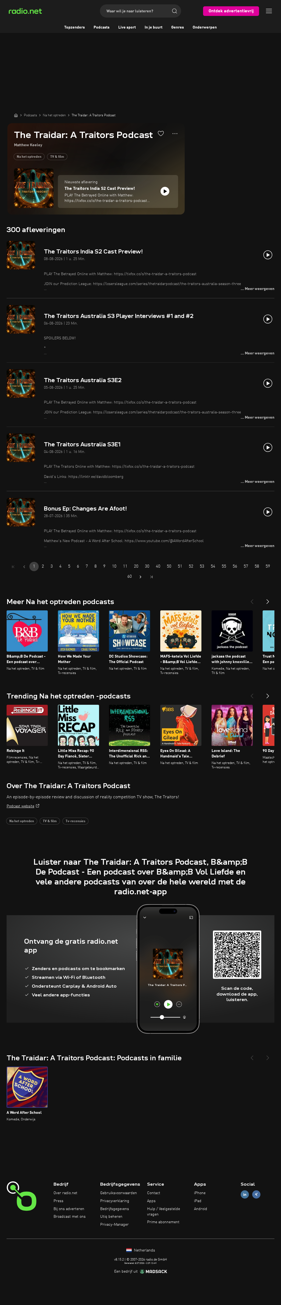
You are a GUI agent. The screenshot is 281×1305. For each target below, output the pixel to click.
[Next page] (140, 577)
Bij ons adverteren (69, 1209)
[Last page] (151, 577)
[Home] (16, 115)
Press (58, 1201)
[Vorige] (251, 599)
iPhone (200, 1193)
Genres (177, 27)
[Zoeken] (174, 11)
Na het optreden (29, 157)
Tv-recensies (75, 821)
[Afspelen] (165, 191)
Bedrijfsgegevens (114, 1209)
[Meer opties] (175, 133)
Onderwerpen (205, 27)
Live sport (127, 27)
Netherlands (144, 1250)
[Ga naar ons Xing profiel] (256, 1194)
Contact (153, 1193)
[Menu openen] (269, 11)
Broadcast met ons (70, 1217)
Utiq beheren (111, 1217)
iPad (197, 1201)
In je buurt (153, 27)
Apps (151, 1201)
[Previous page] (24, 566)
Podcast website (20, 806)
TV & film (57, 157)
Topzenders (74, 27)
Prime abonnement (163, 1222)
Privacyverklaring (114, 1201)
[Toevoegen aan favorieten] (160, 133)
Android (200, 1209)
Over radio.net (65, 1193)
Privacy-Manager (114, 1225)
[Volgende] (267, 599)
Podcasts (101, 27)
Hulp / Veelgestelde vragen (163, 1211)
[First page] (13, 566)
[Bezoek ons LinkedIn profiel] (245, 1194)
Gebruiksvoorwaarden (118, 1193)
